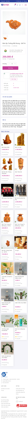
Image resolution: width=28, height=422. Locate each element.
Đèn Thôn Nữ (18, 172)
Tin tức (2, 390)
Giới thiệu (8, 1)
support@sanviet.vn (7, 381)
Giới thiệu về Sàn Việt (5, 388)
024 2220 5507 (6, 382)
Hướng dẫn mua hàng (20, 388)
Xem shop (13, 79)
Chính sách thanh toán (5, 403)
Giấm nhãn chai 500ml (20, 302)
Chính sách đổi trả (4, 407)
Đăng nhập (19, 1)
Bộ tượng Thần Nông (7, 198)
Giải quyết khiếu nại (20, 390)
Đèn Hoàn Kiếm (5, 147)
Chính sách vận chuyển (5, 405)
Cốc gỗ (17, 250)
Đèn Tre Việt (18, 147)
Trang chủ (3, 1)
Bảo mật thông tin (4, 401)
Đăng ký (25, 1)
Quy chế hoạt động (5, 400)
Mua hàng (10, 68)
